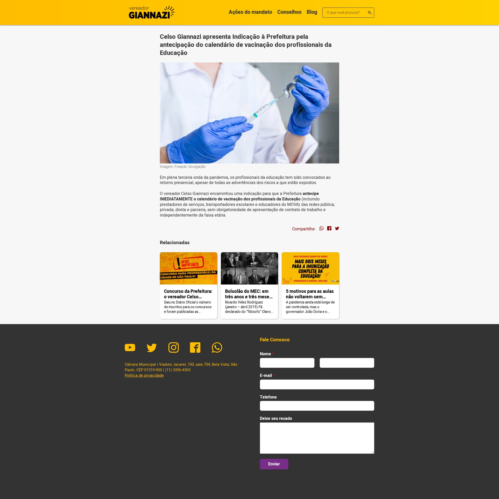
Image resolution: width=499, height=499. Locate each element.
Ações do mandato (250, 12)
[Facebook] (195, 348)
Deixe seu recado (276, 418)
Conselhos (289, 12)
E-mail (267, 375)
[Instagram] (173, 348)
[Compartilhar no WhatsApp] (321, 229)
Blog (312, 12)
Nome (267, 354)
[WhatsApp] (217, 348)
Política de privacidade (144, 375)
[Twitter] (152, 348)
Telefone (268, 397)
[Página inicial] (151, 12)
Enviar (274, 464)
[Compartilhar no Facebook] (329, 229)
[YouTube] (130, 348)
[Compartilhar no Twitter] (337, 229)
